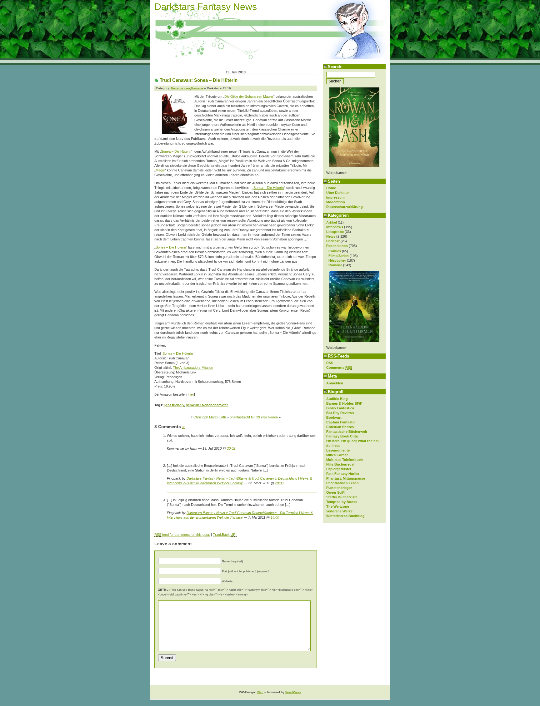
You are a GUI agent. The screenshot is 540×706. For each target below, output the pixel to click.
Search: (335, 66)
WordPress (293, 692)
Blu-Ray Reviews (340, 413)
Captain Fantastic (340, 422)
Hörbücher (337, 260)
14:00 (275, 517)
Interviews (334, 227)
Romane (335, 265)
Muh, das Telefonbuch (344, 460)
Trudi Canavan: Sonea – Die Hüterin (199, 80)
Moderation (335, 202)
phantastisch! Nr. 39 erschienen (254, 417)
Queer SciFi (335, 492)
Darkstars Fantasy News (205, 7)
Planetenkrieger (339, 488)
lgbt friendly (174, 405)
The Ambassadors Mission (193, 367)
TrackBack (225, 534)
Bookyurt (334, 417)
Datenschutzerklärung (344, 207)
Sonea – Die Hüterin (176, 151)
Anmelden (334, 383)
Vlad (260, 692)
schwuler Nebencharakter (207, 405)
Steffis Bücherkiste (342, 497)
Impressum (335, 197)
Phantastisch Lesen (342, 483)
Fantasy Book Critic (342, 436)
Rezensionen (337, 246)
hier (191, 394)
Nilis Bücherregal (340, 464)
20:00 (279, 483)
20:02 (231, 448)
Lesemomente (338, 450)
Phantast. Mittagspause (345, 478)
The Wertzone (337, 506)
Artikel (331, 222)
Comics (334, 251)
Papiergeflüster (338, 469)
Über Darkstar (337, 193)
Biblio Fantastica (340, 408)
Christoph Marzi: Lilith (209, 417)
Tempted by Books (341, 502)
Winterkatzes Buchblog (345, 516)
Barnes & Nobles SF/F (344, 403)
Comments (339, 367)
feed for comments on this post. (182, 534)
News (330, 236)
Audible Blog (337, 399)
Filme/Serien (338, 256)
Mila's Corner (337, 455)
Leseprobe (335, 232)
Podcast (333, 241)
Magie (160, 170)
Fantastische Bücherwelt (346, 431)
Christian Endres (340, 427)
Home (331, 188)
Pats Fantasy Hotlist (342, 474)
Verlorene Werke (339, 511)
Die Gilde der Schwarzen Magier (248, 96)
